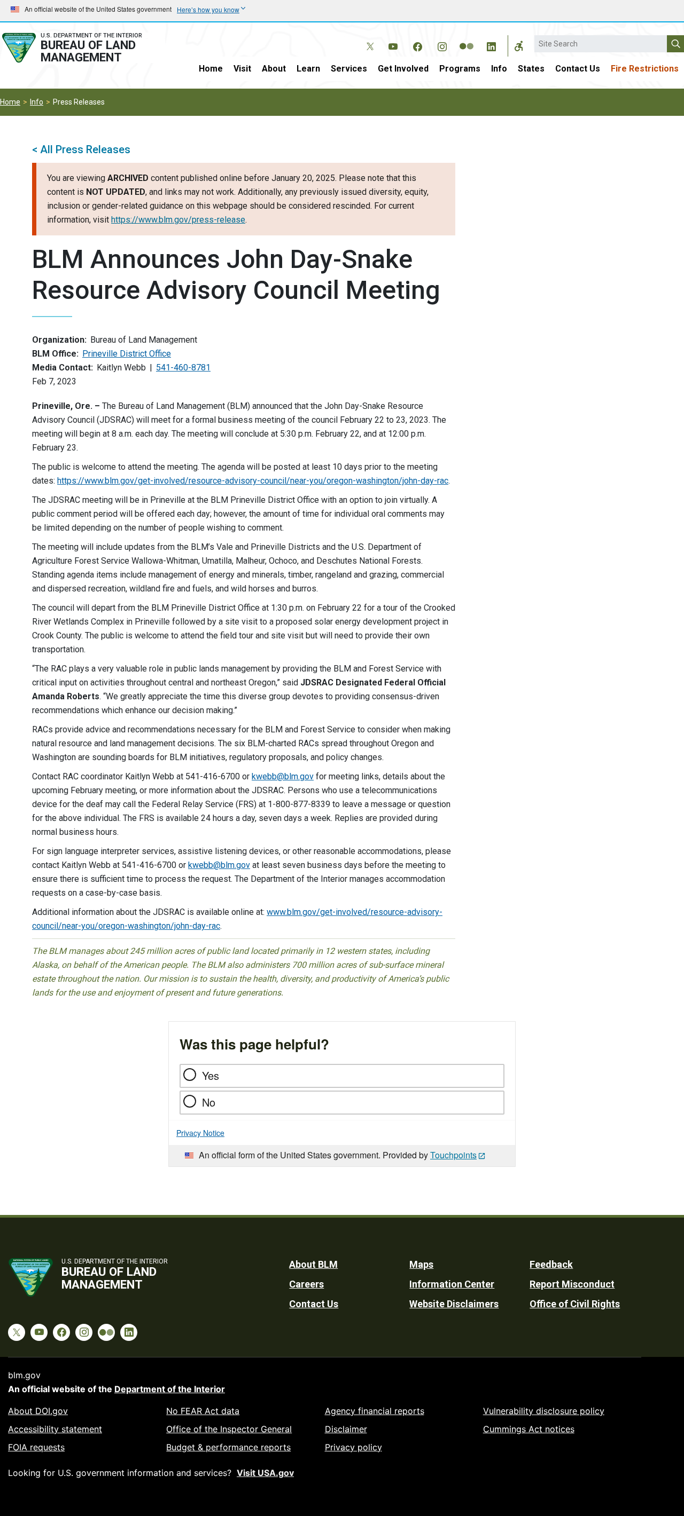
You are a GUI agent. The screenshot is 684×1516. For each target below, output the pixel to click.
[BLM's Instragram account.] (441, 44)
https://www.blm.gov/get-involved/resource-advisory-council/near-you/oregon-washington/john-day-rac (252, 481)
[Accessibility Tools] (519, 46)
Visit (242, 69)
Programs (459, 69)
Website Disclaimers (454, 1303)
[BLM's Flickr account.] (466, 38)
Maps (421, 1264)
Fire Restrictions (645, 69)
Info (499, 69)
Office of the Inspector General (229, 1429)
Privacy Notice (200, 1132)
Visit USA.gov (265, 1472)
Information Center (451, 1284)
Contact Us (577, 69)
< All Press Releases (81, 149)
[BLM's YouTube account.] (392, 44)
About (274, 69)
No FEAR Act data (202, 1411)
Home (211, 69)
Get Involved (403, 69)
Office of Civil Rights (575, 1303)
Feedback (551, 1264)
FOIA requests (36, 1447)
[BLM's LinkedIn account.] (491, 44)
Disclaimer (346, 1429)
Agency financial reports (374, 1411)
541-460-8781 (183, 367)
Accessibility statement (55, 1429)
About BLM (313, 1264)
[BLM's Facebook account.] (417, 44)
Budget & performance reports (228, 1447)
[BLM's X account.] (368, 38)
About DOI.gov (38, 1411)
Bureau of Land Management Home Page (82, 48)
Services (349, 69)
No (208, 1102)
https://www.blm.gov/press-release (178, 220)
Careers (306, 1284)
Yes (210, 1075)
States (531, 69)
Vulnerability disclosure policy (543, 1411)
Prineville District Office (126, 354)
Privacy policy (353, 1447)
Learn (308, 69)
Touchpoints (453, 1155)
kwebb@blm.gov (283, 776)
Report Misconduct (572, 1284)
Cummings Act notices (528, 1429)
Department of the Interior (169, 1389)
